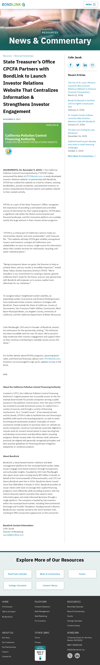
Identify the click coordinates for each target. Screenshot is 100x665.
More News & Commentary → (82, 156)
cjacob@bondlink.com (13, 535)
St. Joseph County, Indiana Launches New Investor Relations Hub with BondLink (81, 118)
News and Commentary (23, 56)
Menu (89, 4)
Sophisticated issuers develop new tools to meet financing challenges (82, 144)
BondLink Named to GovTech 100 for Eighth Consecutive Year (81, 103)
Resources (7, 56)
